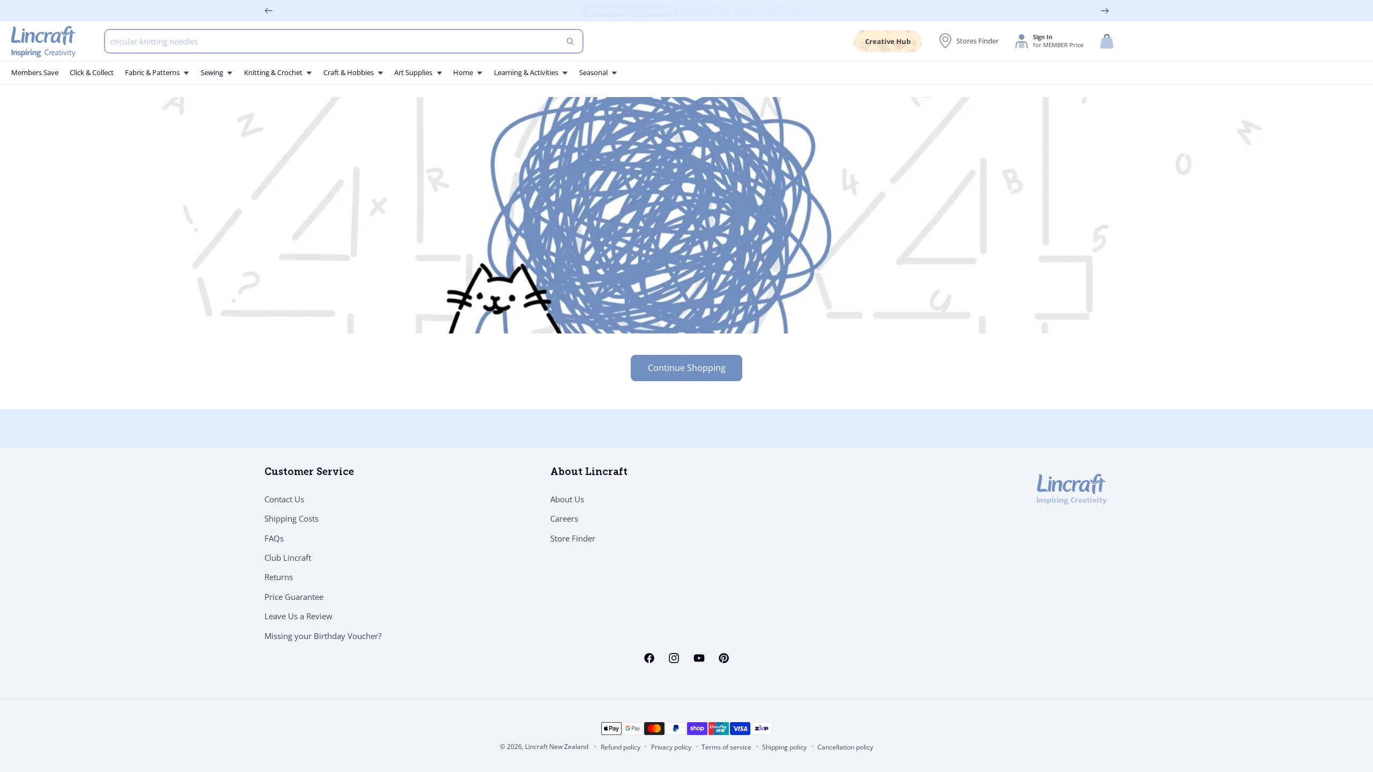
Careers (564, 518)
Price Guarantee (293, 596)
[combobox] (344, 41)
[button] (1107, 41)
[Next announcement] (1105, 10)
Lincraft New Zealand (556, 747)
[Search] (570, 41)
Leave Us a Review (298, 616)
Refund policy (620, 747)
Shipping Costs (291, 518)
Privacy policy (671, 747)
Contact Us (284, 499)
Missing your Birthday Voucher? (322, 635)
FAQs (274, 538)
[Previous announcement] (268, 10)
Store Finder (572, 538)
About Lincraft (589, 473)
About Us (567, 499)
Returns (278, 576)
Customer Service (309, 473)
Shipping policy (784, 747)
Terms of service (726, 747)
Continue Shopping (687, 368)
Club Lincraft (287, 557)
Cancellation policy (845, 747)
